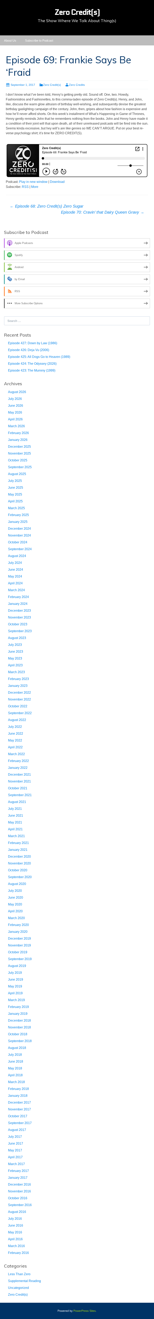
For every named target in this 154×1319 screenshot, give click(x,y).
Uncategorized (18, 1287)
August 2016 (17, 1212)
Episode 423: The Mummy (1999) (31, 370)
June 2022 (15, 733)
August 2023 (17, 638)
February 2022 (18, 761)
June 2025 (15, 487)
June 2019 (15, 979)
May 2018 (15, 1068)
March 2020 (16, 918)
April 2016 (15, 1239)
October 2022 (17, 706)
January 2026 (17, 439)
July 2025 (15, 480)
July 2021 (15, 808)
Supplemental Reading (24, 1281)
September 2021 (20, 795)
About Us (10, 40)
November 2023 (19, 617)
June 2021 (15, 815)
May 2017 (15, 1150)
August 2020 (17, 884)
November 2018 (19, 1027)
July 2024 (15, 562)
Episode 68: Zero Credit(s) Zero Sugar (46, 206)
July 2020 (15, 890)
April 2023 (15, 665)
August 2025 (17, 474)
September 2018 (20, 1041)
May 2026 (15, 412)
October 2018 (17, 1034)
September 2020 (20, 877)
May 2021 (15, 822)
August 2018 (17, 1048)
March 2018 (16, 1082)
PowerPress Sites (84, 1310)
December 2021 (19, 774)
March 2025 (16, 508)
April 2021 (15, 829)
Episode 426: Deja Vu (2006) (28, 350)
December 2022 (19, 692)
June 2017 (15, 1143)
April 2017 (15, 1157)
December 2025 (19, 446)
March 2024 (16, 590)
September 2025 (20, 467)
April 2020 (15, 911)
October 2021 (17, 788)
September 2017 (20, 1123)
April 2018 (15, 1075)
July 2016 (15, 1218)
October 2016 (17, 1198)
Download (57, 181)
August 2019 (17, 966)
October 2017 (17, 1116)
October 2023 (17, 624)
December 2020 (19, 856)
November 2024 (19, 535)
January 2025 (17, 521)
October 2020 (17, 870)
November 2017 (19, 1109)
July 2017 (15, 1136)
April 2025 (15, 501)
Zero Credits (77, 84)
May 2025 (15, 494)
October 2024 (17, 542)
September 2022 (20, 713)
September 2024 (20, 549)
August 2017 (17, 1130)
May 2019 (15, 986)
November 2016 (19, 1191)
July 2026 (15, 398)
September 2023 (20, 631)
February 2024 (18, 597)
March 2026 (16, 426)
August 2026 (17, 392)
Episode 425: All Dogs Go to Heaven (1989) (39, 356)
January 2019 (17, 1013)
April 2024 (15, 583)
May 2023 (15, 658)
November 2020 (19, 863)
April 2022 (15, 747)
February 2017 (18, 1171)
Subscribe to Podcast (39, 40)
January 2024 (17, 603)
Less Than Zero (19, 1274)
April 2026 (15, 419)
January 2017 (17, 1177)
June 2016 (15, 1225)
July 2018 (15, 1054)
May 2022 (15, 740)
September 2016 (20, 1205)
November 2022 (19, 699)
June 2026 (15, 405)
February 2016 (18, 1252)
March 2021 (16, 836)
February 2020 (18, 925)
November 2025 (19, 453)
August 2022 (17, 720)
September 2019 (20, 959)
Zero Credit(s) (52, 84)
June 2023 (15, 651)
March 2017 (16, 1164)
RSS (25, 186)
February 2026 (18, 433)
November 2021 (19, 781)
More (34, 186)
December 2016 (19, 1184)
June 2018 (15, 1061)
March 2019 (16, 1000)
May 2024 (15, 576)
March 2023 (16, 672)
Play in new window (33, 181)
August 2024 (17, 556)
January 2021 (17, 849)
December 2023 (19, 610)
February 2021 (18, 843)
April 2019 (15, 993)
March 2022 (16, 754)
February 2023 (18, 679)
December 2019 (19, 938)
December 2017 (19, 1102)
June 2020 (15, 897)
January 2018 (17, 1095)
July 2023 (15, 644)
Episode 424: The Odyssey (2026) (32, 363)
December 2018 (19, 1020)
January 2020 (17, 931)
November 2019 (19, 945)
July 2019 (15, 972)
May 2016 (15, 1232)
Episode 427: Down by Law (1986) (32, 343)
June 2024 (15, 569)
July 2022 (15, 726)
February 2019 (18, 1007)
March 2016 (16, 1246)
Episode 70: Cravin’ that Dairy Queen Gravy (102, 212)
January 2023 (17, 685)
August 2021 (17, 802)
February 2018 (18, 1089)
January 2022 (17, 767)
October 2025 (17, 460)
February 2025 (18, 515)
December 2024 (19, 528)
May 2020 (15, 904)
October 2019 (17, 952)
